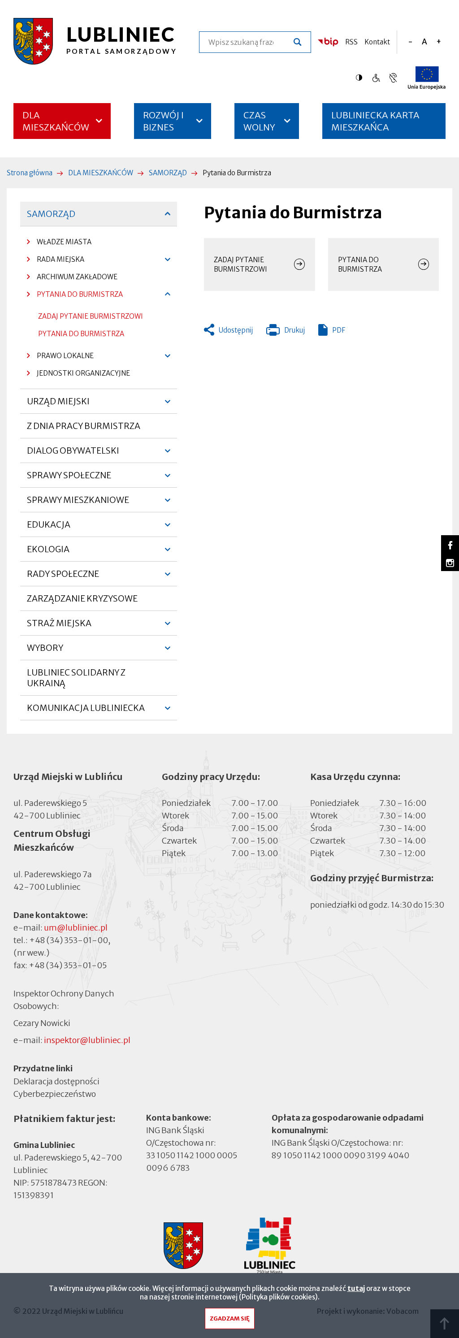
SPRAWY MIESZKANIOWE (78, 503)
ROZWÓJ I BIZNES (163, 121)
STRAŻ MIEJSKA (59, 627)
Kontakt (377, 42)
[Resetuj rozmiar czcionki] (424, 42)
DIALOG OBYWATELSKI (73, 454)
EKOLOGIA (48, 553)
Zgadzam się (230, 1318)
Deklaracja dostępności (56, 1081)
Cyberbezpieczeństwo (54, 1094)
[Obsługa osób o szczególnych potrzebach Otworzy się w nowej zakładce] (393, 77)
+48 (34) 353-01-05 (68, 965)
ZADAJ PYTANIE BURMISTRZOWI (90, 316)
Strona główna (29, 173)
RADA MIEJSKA (55, 261)
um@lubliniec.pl (76, 927)
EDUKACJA (48, 528)
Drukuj (285, 332)
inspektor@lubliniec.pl (87, 1040)
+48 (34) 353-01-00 (68, 940)
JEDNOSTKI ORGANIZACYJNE (78, 375)
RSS (351, 42)
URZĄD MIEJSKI (58, 405)
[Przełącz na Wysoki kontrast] (361, 77)
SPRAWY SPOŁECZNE (69, 479)
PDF (338, 330)
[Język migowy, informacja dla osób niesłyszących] (376, 77)
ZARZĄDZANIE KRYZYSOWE (82, 598)
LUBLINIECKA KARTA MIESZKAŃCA (375, 124)
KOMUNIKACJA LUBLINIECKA (86, 711)
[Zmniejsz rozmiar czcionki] (410, 42)
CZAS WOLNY (259, 121)
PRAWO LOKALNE (60, 357)
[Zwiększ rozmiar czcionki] (438, 42)
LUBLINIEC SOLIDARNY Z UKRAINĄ (76, 677)
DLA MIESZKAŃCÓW (55, 121)
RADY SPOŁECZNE (63, 577)
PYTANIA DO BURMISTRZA (75, 296)
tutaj (356, 1288)
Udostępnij (236, 330)
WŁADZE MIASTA (59, 244)
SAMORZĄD (168, 173)
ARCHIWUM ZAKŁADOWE (77, 277)
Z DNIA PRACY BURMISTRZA (83, 425)
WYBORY (45, 651)
